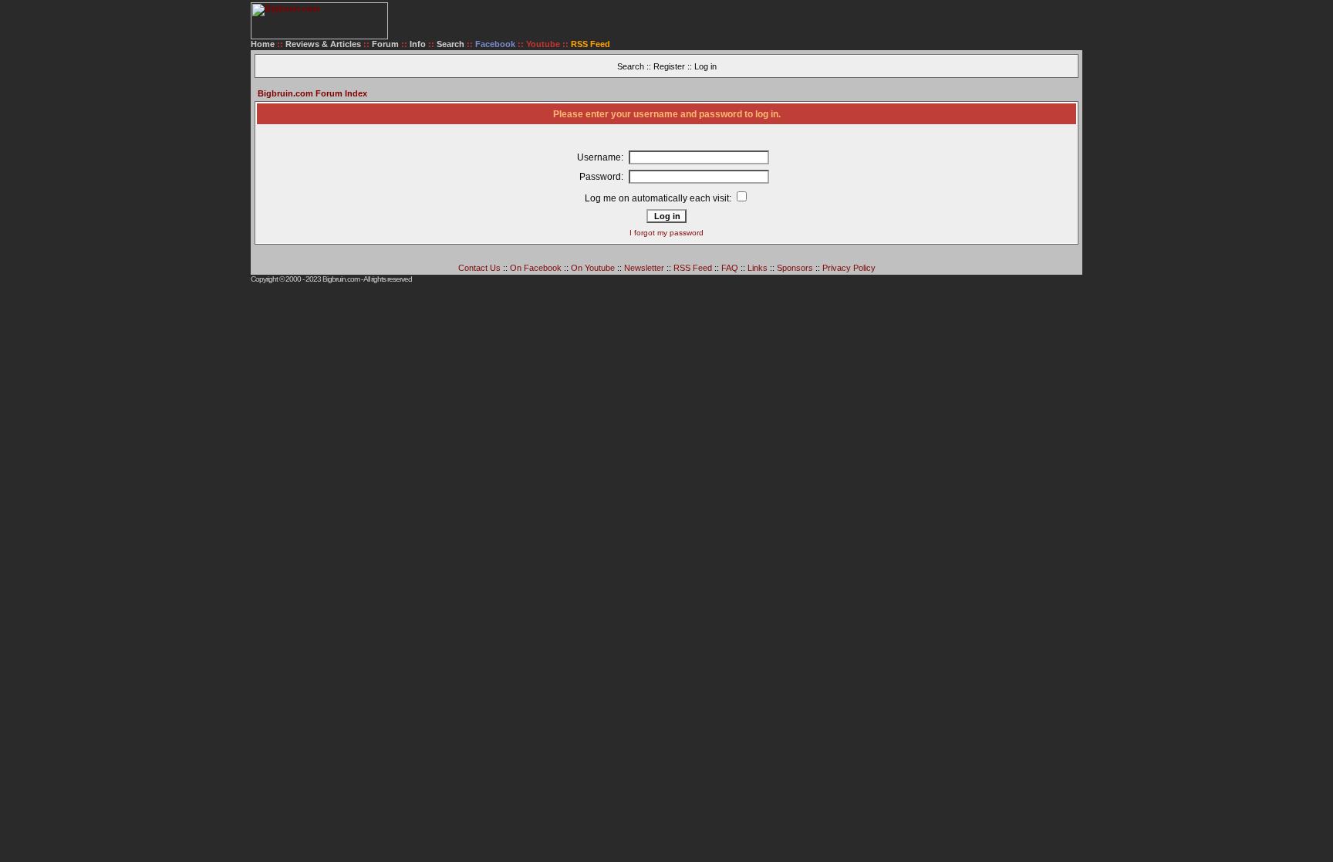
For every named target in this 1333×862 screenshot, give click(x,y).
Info (418, 44)
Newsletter (644, 267)
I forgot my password (666, 232)
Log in (705, 66)
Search (450, 44)
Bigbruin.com (340, 279)
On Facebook (536, 267)
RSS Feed (692, 267)
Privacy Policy (849, 267)
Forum (385, 44)
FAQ (729, 267)
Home (263, 44)
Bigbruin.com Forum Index (312, 93)
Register (669, 66)
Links (757, 267)
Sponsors (795, 267)
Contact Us (479, 267)
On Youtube (593, 267)
